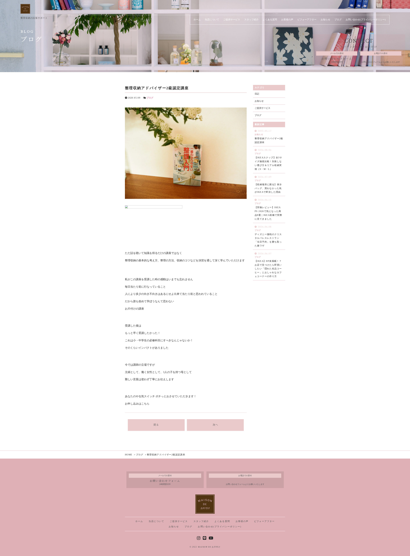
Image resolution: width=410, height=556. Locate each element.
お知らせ (259, 101)
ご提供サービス (262, 108)
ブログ (150, 98)
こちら (145, 403)
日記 (257, 94)
